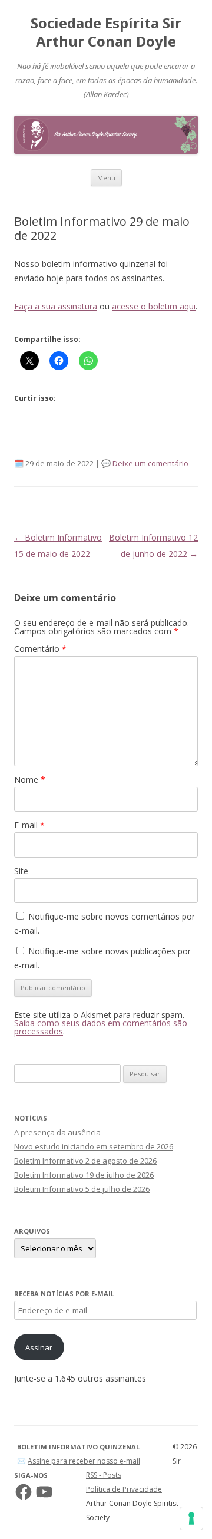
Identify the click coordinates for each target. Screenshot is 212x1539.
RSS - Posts (103, 1475)
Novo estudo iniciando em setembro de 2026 (93, 1146)
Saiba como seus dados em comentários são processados (100, 1027)
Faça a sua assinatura (55, 306)
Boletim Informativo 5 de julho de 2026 (82, 1189)
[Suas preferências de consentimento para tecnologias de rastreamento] (191, 1518)
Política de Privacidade (124, 1489)
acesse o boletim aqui (154, 306)
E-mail (29, 825)
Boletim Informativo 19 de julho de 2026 (84, 1174)
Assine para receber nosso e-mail (84, 1461)
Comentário (40, 648)
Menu (106, 177)
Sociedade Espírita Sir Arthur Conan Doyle (106, 32)
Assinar (38, 1347)
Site (21, 870)
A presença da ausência (57, 1132)
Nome (29, 779)
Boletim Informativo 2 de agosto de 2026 (85, 1160)
